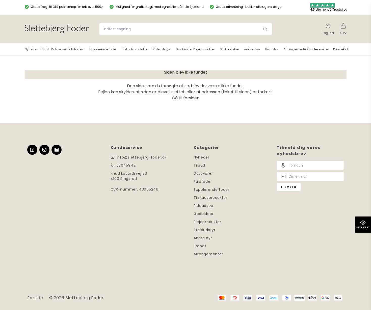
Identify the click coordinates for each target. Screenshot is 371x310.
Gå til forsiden (185, 98)
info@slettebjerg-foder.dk (142, 157)
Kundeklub (341, 49)
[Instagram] (44, 150)
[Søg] (265, 29)
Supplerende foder (211, 189)
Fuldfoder (203, 181)
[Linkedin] (56, 150)
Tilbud (199, 165)
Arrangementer (208, 254)
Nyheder (201, 157)
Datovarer (203, 173)
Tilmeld (288, 187)
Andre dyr (203, 237)
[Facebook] (32, 150)
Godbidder (204, 213)
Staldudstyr (205, 229)
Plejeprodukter (207, 221)
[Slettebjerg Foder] (57, 29)
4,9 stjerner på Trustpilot (328, 9)
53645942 (126, 165)
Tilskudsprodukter (210, 197)
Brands (200, 246)
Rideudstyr (204, 205)
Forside (35, 298)
